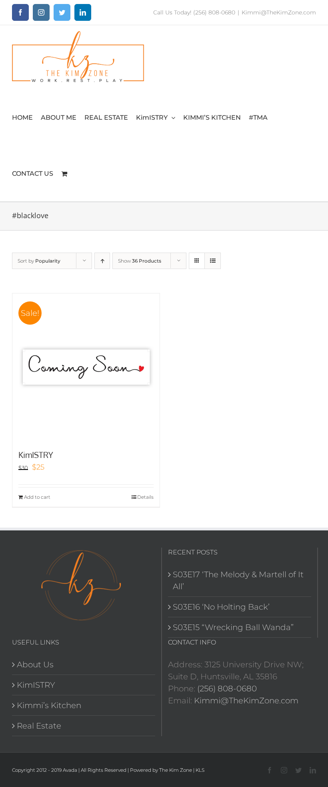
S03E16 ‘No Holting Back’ (221, 607)
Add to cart (37, 497)
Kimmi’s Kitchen (49, 705)
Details (145, 497)
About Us (35, 664)
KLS (200, 770)
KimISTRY (35, 455)
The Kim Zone (175, 770)
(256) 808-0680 (227, 688)
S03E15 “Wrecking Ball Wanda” (233, 627)
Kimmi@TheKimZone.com (279, 12)
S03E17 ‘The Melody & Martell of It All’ (238, 580)
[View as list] (212, 261)
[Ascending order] (102, 261)
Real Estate (39, 726)
